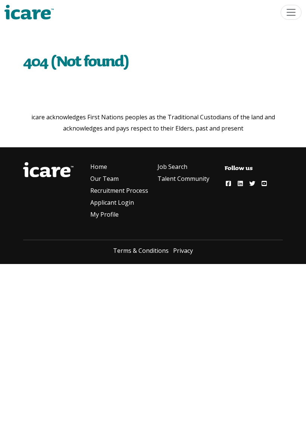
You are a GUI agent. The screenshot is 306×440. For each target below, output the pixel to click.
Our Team (104, 179)
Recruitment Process (119, 190)
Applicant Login (112, 202)
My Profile (104, 214)
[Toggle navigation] (291, 12)
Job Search (172, 167)
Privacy (183, 250)
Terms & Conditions (141, 250)
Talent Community (183, 179)
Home (98, 167)
